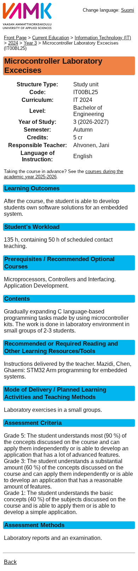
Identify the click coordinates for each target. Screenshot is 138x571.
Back (10, 562)
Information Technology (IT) (103, 37)
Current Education (50, 37)
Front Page (15, 37)
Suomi (127, 10)
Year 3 (30, 43)
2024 (13, 43)
